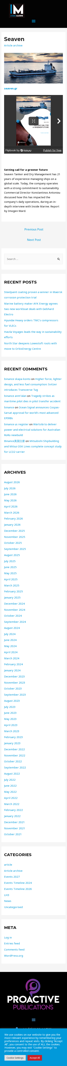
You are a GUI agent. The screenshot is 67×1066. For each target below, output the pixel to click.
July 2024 (10, 634)
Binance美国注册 (14, 441)
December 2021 (14, 822)
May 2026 (10, 500)
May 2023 (10, 719)
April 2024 (11, 652)
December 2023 (14, 676)
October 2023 (13, 688)
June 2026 (10, 494)
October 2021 (13, 834)
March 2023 (11, 731)
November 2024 (14, 609)
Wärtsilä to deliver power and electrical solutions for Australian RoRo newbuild (32, 429)
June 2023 (10, 713)
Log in (8, 937)
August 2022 (12, 773)
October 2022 (13, 761)
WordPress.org (13, 955)
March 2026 (11, 512)
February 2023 (13, 737)
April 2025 (11, 579)
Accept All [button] (35, 1057)
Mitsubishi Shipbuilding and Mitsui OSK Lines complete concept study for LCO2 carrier (33, 446)
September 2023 (15, 694)
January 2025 (12, 597)
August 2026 (12, 482)
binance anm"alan (15, 396)
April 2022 (11, 798)
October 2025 (13, 543)
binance (9, 407)
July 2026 (10, 488)
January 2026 (12, 524)
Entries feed (12, 943)
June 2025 (10, 567)
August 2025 (12, 555)
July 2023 (10, 707)
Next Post (34, 240)
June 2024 (10, 640)
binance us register (16, 424)
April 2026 (11, 506)
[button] (33, 21)
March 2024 (11, 658)
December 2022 (14, 749)
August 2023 (12, 700)
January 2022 (12, 816)
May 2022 (10, 791)
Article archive (13, 45)
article (8, 864)
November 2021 (14, 828)
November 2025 (14, 537)
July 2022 (10, 779)
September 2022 (15, 767)
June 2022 (10, 785)
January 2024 (12, 670)
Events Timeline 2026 (18, 889)
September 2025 (15, 549)
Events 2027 (12, 876)
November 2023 (14, 682)
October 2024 (13, 615)
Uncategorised (13, 907)
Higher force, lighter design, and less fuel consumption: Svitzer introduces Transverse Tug (33, 384)
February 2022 (13, 810)
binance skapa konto (17, 379)
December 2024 (14, 603)
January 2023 (12, 743)
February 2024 (13, 664)
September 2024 (15, 621)
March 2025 (11, 585)
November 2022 (14, 755)
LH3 (6, 895)
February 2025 (13, 591)
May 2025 (10, 573)
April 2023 (11, 725)
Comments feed (14, 949)
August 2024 (12, 628)
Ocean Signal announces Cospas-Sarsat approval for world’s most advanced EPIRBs (32, 412)
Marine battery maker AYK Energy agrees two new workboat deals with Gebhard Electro (31, 309)
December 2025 (14, 530)
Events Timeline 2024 (18, 882)
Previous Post (33, 229)
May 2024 (10, 646)
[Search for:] (33, 259)
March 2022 (11, 804)
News (7, 901)
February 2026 (13, 518)
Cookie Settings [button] (15, 1057)
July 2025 (10, 561)
